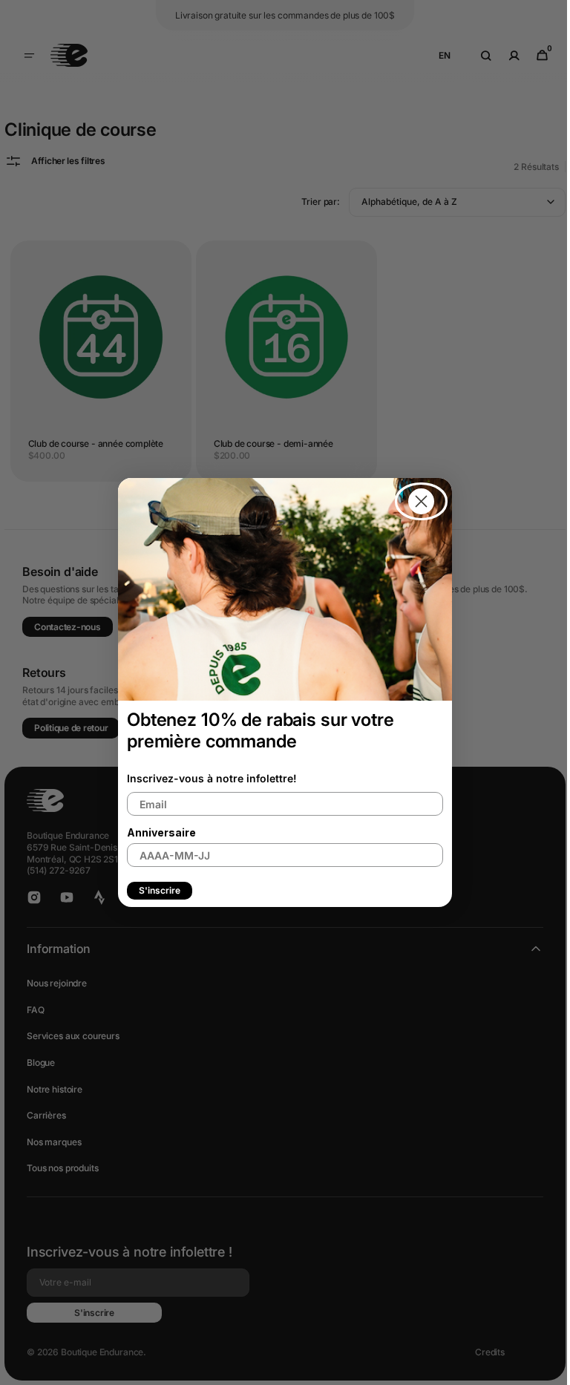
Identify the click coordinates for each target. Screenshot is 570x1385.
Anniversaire (156, 832)
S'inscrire (154, 890)
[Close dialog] (416, 501)
